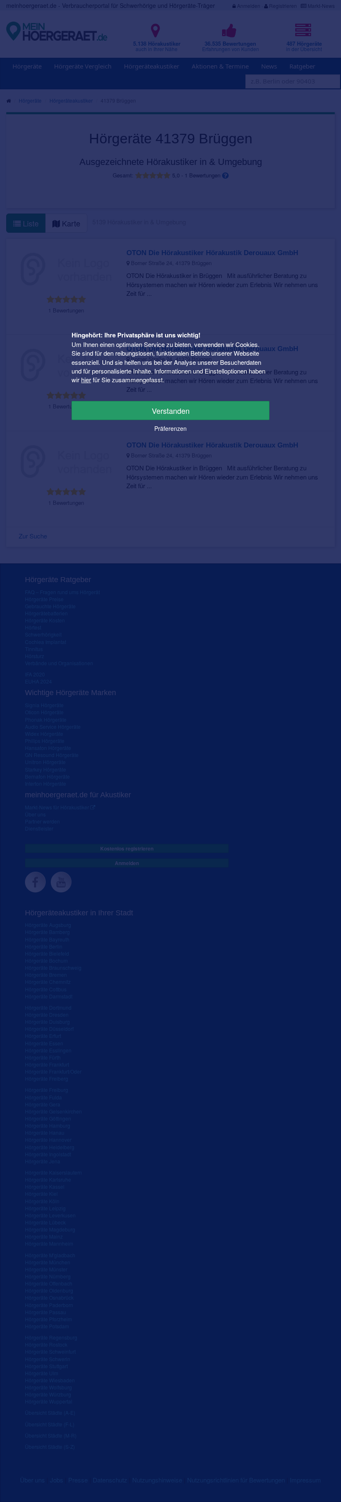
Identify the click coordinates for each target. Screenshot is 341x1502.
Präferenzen (170, 428)
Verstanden (171, 410)
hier (86, 379)
